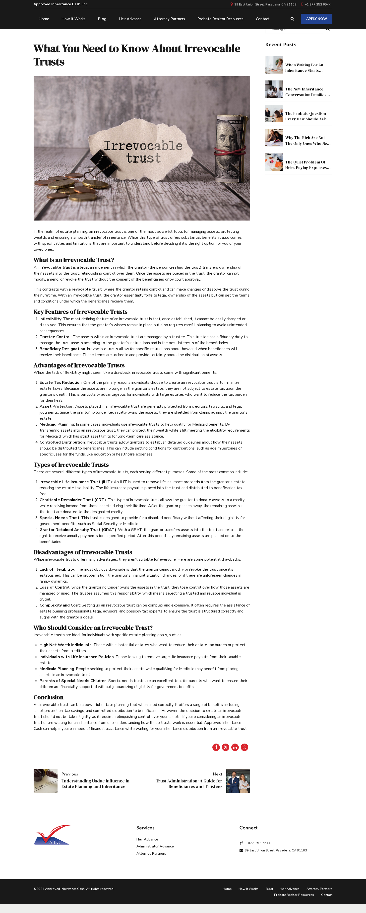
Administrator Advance (155, 846)
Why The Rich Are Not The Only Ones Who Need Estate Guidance (308, 143)
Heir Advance (130, 18)
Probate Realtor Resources (220, 18)
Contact (263, 18)
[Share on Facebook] (216, 747)
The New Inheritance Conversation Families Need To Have (305, 94)
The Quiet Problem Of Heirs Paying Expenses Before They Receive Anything (306, 170)
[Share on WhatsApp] (244, 747)
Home (44, 18)
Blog (102, 18)
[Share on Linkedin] (235, 747)
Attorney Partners (169, 18)
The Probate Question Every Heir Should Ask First (305, 119)
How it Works (73, 18)
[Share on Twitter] (225, 747)
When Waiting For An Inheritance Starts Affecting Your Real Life (306, 70)
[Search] (292, 19)
